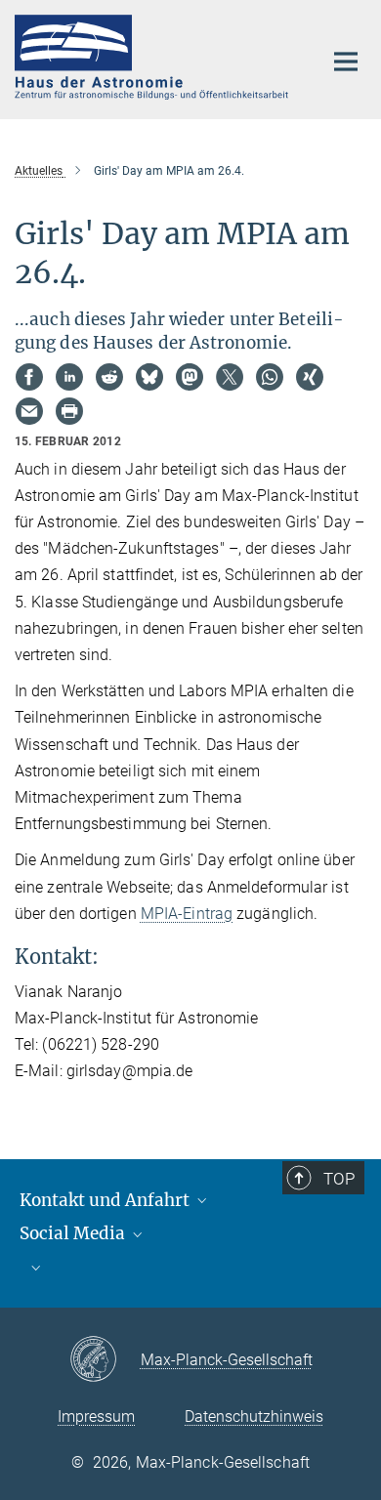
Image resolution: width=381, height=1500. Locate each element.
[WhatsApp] (269, 377)
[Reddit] (109, 377)
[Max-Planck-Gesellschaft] (105, 1360)
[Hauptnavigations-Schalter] (345, 61)
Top (339, 1178)
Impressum (96, 1416)
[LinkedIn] (69, 377)
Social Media (74, 1233)
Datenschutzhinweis (254, 1416)
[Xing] (309, 377)
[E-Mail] (29, 411)
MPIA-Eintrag (187, 913)
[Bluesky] (149, 377)
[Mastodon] (189, 377)
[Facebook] (29, 377)
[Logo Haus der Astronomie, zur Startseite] (154, 57)
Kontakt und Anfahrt (106, 1200)
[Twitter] (229, 377)
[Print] (69, 411)
